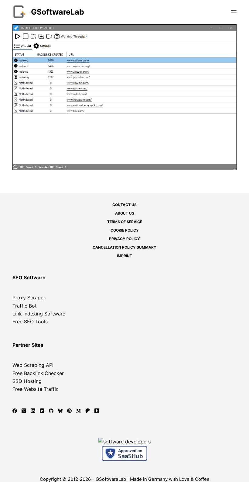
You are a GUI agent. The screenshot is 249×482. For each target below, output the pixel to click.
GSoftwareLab (57, 11)
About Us (124, 213)
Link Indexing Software (38, 314)
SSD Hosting (27, 381)
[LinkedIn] (33, 410)
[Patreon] (87, 410)
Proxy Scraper (28, 297)
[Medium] (78, 410)
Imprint (124, 255)
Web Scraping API (32, 365)
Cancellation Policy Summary (124, 247)
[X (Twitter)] (24, 410)
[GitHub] (51, 410)
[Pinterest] (69, 410)
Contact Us (124, 204)
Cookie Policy (125, 230)
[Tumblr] (96, 410)
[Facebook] (14, 410)
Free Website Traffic (35, 389)
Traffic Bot (24, 306)
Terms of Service (124, 221)
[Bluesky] (60, 410)
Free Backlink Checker (38, 373)
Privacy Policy (124, 238)
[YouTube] (42, 410)
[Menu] (234, 12)
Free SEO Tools (30, 321)
